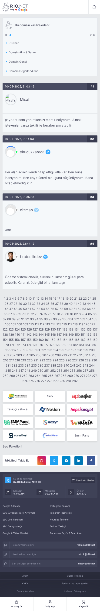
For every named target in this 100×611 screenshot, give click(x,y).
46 (6, 309)
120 (86, 324)
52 (34, 309)
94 (36, 319)
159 (35, 340)
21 (75, 298)
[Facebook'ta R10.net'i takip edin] (91, 460)
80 (67, 314)
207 (45, 355)
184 (87, 345)
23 (85, 298)
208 (51, 355)
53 (38, 309)
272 (88, 376)
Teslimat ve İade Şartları (75, 583)
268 (63, 376)
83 (81, 314)
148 (65, 334)
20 (71, 298)
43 (84, 304)
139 (11, 334)
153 (94, 334)
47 (11, 309)
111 (37, 324)
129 (47, 329)
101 (70, 319)
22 (80, 298)
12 (38, 298)
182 (75, 345)
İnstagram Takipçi (60, 506)
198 (79, 350)
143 (35, 334)
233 (21, 365)
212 (75, 355)
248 (27, 370)
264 (37, 376)
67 (10, 314)
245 (8, 370)
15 (50, 298)
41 (75, 304)
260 (12, 376)
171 (12, 345)
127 (35, 329)
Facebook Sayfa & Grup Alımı (66, 533)
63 (84, 309)
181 (69, 345)
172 (17, 345)
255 (72, 370)
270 (76, 376)
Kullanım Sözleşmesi (75, 591)
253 (59, 370)
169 (94, 340)
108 (19, 324)
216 (5, 360)
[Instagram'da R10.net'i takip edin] (41, 460)
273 (94, 376)
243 (85, 365)
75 (45, 314)
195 (61, 350)
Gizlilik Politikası (75, 575)
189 (25, 350)
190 (31, 350)
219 (23, 360)
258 (92, 370)
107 (13, 324)
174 (29, 345)
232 (14, 365)
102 (76, 319)
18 (62, 298)
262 (24, 376)
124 (17, 329)
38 (61, 304)
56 (52, 309)
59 (66, 309)
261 (18, 376)
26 (6, 304)
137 (95, 329)
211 (70, 355)
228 (81, 360)
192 (43, 350)
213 (81, 355)
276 (37, 381)
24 (89, 298)
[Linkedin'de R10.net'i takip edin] (78, 460)
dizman (26, 209)
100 (64, 319)
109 (25, 324)
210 (64, 355)
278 (49, 381)
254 (66, 370)
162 (52, 340)
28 (15, 304)
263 (31, 376)
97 (50, 319)
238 (53, 365)
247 (21, 370)
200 (92, 350)
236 (40, 365)
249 (34, 370)
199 (85, 350)
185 (93, 345)
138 (5, 334)
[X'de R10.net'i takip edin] (54, 460)
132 (64, 329)
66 (5, 314)
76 (49, 314)
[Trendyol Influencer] (82, 422)
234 (27, 365)
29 (20, 304)
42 (79, 304)
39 (66, 304)
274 (24, 381)
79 (62, 314)
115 (59, 324)
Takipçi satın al (17, 409)
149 (71, 334)
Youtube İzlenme (59, 519)
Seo (50, 396)
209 (58, 355)
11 (34, 298)
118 (75, 324)
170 (6, 345)
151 (83, 334)
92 (27, 319)
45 (93, 304)
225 (62, 360)
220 (30, 360)
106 (7, 324)
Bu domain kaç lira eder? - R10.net (15, 7)
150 (77, 334)
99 (59, 319)
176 (40, 345)
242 (79, 365)
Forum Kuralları (25, 591)
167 (82, 340)
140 (17, 334)
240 (66, 365)
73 (36, 314)
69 (19, 314)
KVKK (25, 583)
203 (19, 355)
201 (6, 355)
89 (14, 319)
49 (20, 309)
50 (25, 309)
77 (54, 314)
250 (40, 370)
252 (53, 370)
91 (22, 319)
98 (55, 319)
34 (43, 304)
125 (23, 329)
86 (95, 314)
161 (47, 340)
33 (38, 304)
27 (11, 304)
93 (32, 319)
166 (77, 340)
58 (61, 309)
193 (49, 350)
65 (93, 309)
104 (88, 319)
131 (59, 329)
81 (71, 314)
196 (67, 350)
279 (56, 381)
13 (42, 298)
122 (5, 329)
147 (59, 334)
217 (11, 360)
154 (5, 340)
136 (89, 329)
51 (29, 309)
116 (64, 324)
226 (68, 360)
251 (46, 370)
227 (74, 360)
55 (48, 309)
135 (83, 329)
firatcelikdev (31, 256)
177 (46, 345)
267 (57, 376)
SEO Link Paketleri (13, 519)
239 (60, 365)
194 (55, 350)
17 (58, 298)
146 (53, 334)
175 (34, 345)
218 (17, 360)
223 (49, 360)
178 (52, 345)
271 (82, 376)
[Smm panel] (18, 422)
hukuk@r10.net (86, 554)
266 (50, 376)
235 (34, 365)
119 (81, 324)
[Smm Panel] (82, 396)
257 (85, 370)
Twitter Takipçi (58, 526)
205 (32, 355)
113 (47, 324)
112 (42, 324)
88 (9, 319)
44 (89, 304)
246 (14, 370)
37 (57, 304)
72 (32, 314)
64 (89, 309)
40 (71, 304)
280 (62, 381)
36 (52, 304)
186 (7, 350)
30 (25, 304)
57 (57, 309)
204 (25, 355)
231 (8, 365)
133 (70, 329)
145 (47, 334)
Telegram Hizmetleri (61, 512)
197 (73, 350)
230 (94, 360)
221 (36, 360)
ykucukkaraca (32, 151)
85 (90, 314)
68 (15, 314)
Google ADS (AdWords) (15, 533)
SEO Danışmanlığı (12, 526)
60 (71, 309)
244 (92, 365)
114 (53, 324)
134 (77, 329)
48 (15, 309)
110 (31, 324)
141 (23, 334)
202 (12, 355)
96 (46, 319)
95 (41, 319)
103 (82, 319)
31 (29, 304)
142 (29, 334)
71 (28, 314)
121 (92, 324)
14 (46, 298)
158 (29, 340)
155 (11, 340)
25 (94, 298)
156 (17, 340)
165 (70, 340)
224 (55, 360)
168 (88, 340)
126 (29, 329)
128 (41, 329)
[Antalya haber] (18, 396)
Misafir (26, 99)
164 (64, 340)
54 (43, 309)
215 (94, 355)
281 (68, 381)
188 (19, 350)
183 (81, 345)
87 (4, 319)
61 (75, 309)
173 (23, 345)
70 (24, 314)
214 (87, 355)
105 (94, 319)
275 (31, 381)
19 (67, 298)
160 (41, 340)
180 (63, 345)
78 (58, 314)
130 (53, 329)
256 (79, 370)
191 (37, 350)
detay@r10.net (86, 563)
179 (57, 345)
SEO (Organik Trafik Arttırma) (19, 512)
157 (23, 340)
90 (18, 319)
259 (5, 376)
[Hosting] (50, 409)
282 (75, 381)
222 (42, 360)
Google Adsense (11, 506)
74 (41, 314)
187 (13, 350)
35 (48, 304)
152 (88, 334)
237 (47, 365)
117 (70, 324)
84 (85, 314)
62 (79, 309)
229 (87, 360)
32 (34, 304)
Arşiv (25, 575)
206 (38, 355)
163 (58, 340)
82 (76, 314)
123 (11, 329)
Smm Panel (82, 435)
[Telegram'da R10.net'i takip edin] (66, 460)
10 (30, 298)
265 (44, 376)
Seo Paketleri (12, 446)
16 (54, 298)
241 (72, 365)
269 (70, 376)
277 (43, 381)
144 (41, 334)
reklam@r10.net (86, 544)
